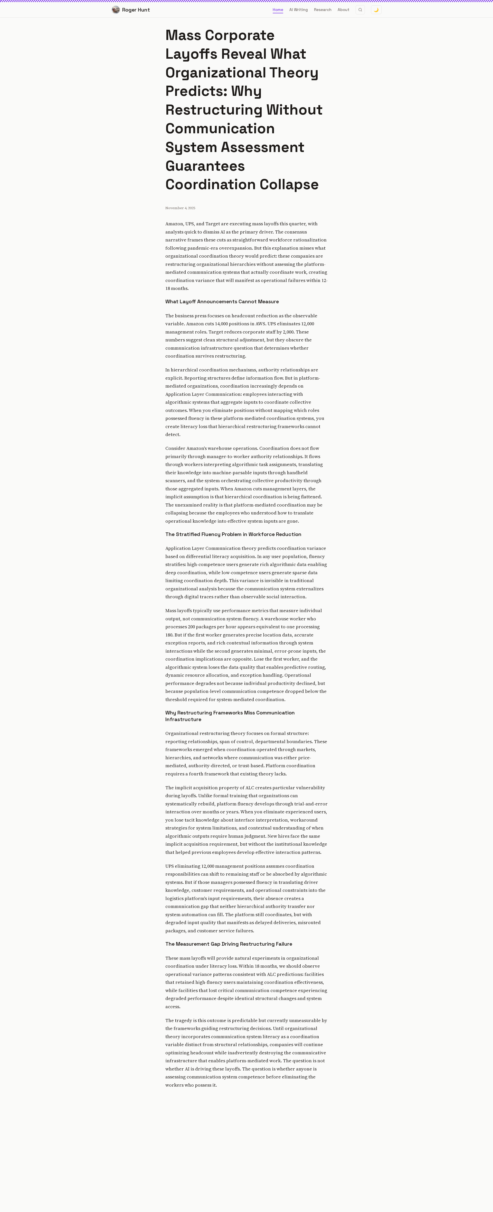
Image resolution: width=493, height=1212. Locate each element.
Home (278, 9)
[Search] (360, 9)
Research (322, 9)
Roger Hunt (136, 9)
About (343, 9)
